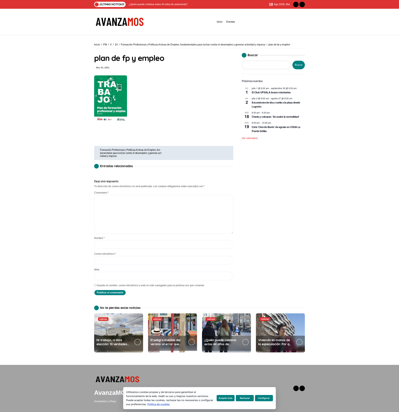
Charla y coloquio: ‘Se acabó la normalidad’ (275, 116)
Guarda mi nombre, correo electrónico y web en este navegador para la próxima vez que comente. (151, 285)
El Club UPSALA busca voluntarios (271, 92)
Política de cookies (158, 404)
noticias (103, 319)
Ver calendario (250, 138)
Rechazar (245, 398)
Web (96, 269)
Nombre (99, 238)
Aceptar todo (226, 398)
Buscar (253, 55)
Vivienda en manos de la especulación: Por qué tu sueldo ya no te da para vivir (275, 346)
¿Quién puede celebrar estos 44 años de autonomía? (220, 344)
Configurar (264, 398)
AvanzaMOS (112, 392)
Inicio (219, 21)
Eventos (230, 21)
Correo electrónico (105, 254)
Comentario (101, 192)
